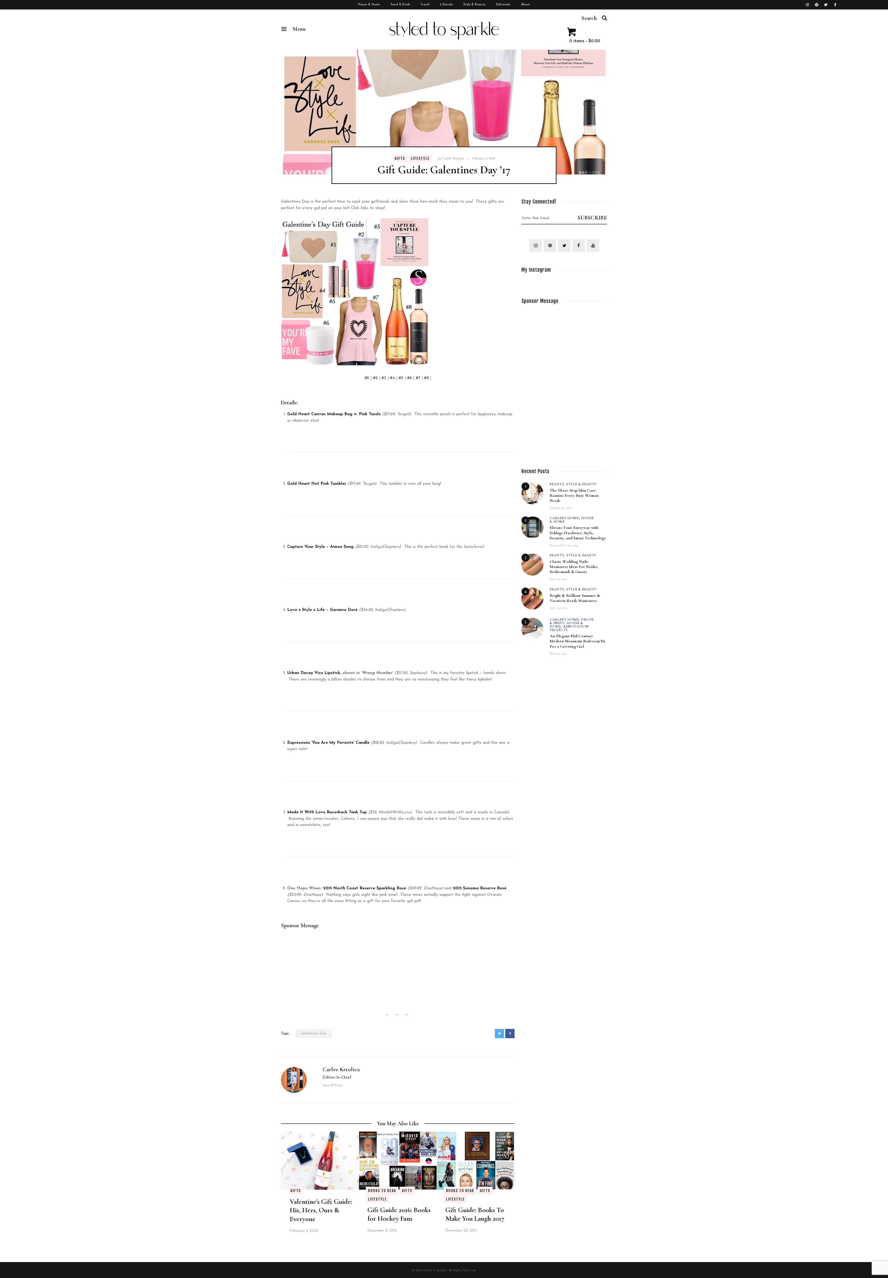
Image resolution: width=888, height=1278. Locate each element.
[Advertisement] (398, 966)
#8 (426, 378)
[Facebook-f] (835, 4)
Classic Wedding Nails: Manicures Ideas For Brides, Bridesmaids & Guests (574, 566)
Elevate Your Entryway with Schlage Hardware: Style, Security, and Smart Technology (578, 532)
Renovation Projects (569, 628)
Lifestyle (420, 158)
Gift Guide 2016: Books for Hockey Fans (399, 1214)
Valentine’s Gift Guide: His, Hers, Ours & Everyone (321, 1210)
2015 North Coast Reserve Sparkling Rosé (364, 888)
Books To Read (382, 1190)
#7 (418, 378)
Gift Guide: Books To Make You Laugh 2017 (474, 1214)
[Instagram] (807, 4)
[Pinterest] (816, 4)
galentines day (313, 1033)
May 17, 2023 (558, 653)
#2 (375, 378)
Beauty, (558, 484)
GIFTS (400, 158)
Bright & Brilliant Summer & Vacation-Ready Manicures (575, 598)
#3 (384, 378)
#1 (367, 378)
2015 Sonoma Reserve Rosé (479, 888)
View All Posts (333, 1085)
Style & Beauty (581, 484)
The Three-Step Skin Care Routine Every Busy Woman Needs (574, 495)
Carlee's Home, (565, 518)
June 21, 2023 (558, 578)
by (451, 158)
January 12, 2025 (561, 507)
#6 (409, 378)
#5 (401, 378)
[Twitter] (826, 4)
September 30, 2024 (564, 545)
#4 (392, 378)
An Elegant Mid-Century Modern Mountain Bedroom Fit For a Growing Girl (577, 641)
